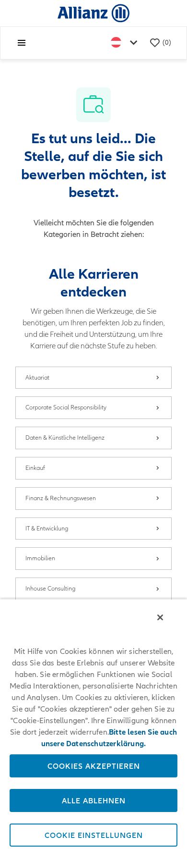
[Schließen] (160, 617)
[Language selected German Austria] (126, 43)
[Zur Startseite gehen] (93, 13)
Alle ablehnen (94, 800)
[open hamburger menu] (21, 43)
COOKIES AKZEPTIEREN (93, 766)
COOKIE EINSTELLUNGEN (94, 835)
